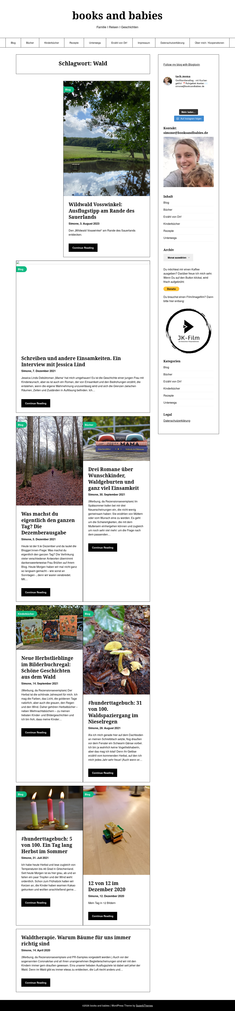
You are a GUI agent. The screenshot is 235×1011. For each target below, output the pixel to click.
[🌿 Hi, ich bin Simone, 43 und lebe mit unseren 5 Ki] (195, 95)
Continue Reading (83, 247)
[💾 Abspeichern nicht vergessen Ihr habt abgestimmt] (195, 103)
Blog (13, 42)
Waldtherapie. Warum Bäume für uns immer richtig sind (76, 940)
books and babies (117, 15)
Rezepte (74, 42)
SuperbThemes (144, 1005)
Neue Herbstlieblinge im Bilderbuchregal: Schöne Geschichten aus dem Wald (47, 667)
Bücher (30, 42)
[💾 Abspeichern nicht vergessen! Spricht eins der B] (169, 95)
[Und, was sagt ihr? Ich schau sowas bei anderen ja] (208, 103)
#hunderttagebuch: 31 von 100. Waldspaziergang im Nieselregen (115, 712)
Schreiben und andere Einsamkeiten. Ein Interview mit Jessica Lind (71, 361)
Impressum (144, 42)
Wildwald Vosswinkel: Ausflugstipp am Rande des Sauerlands (102, 210)
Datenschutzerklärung (172, 42)
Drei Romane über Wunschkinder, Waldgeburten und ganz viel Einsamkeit (113, 478)
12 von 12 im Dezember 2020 (106, 886)
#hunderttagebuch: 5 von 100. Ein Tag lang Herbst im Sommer (46, 845)
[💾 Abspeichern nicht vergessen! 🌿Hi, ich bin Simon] (182, 95)
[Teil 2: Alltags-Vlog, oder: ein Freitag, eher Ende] (208, 95)
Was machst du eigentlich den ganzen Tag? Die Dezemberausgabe (48, 523)
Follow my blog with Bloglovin (181, 64)
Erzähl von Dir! (119, 42)
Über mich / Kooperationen (209, 42)
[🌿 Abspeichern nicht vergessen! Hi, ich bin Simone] (182, 103)
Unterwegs (95, 42)
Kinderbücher (51, 42)
